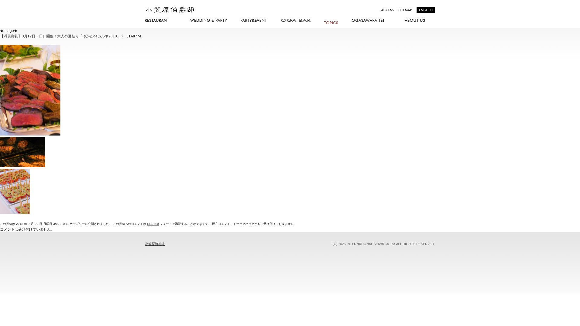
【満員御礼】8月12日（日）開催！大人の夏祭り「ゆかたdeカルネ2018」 (60, 36)
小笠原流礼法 (155, 244)
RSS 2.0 (153, 223)
